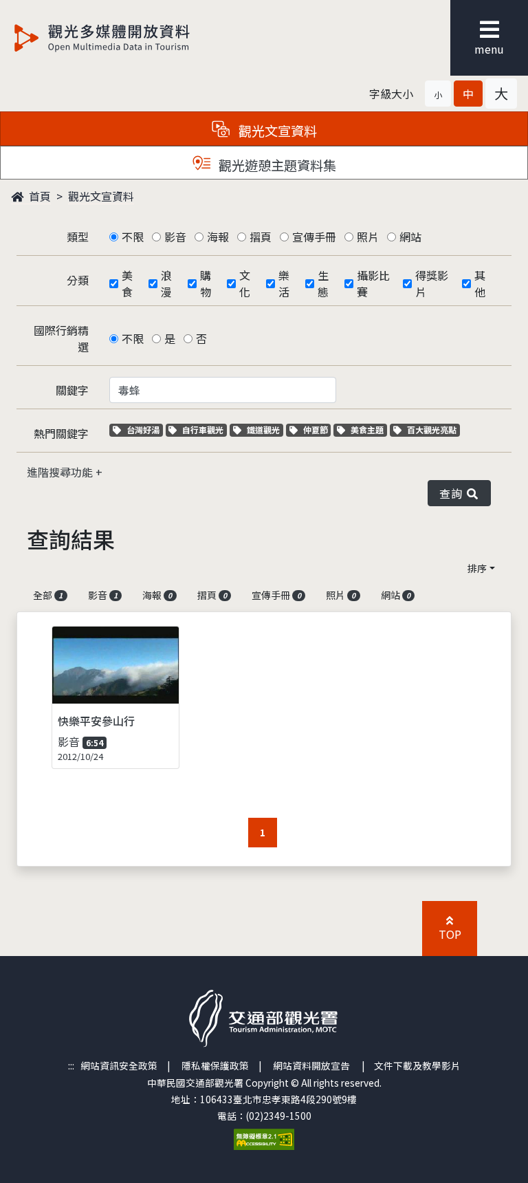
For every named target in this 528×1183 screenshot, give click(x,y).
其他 (479, 283)
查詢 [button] (453, 493)
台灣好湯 (144, 429)
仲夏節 (316, 429)
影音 (175, 236)
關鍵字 (72, 390)
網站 (410, 236)
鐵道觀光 (264, 429)
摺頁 (261, 236)
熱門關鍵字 (61, 433)
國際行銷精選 (61, 338)
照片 (368, 236)
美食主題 (368, 429)
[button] (438, 93)
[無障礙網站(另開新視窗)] (264, 1137)
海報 (218, 236)
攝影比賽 (373, 283)
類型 (78, 236)
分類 (78, 280)
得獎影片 (431, 283)
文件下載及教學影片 (417, 1065)
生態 (323, 283)
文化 (244, 283)
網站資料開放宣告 (311, 1065)
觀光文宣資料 (101, 196)
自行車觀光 (202, 429)
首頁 (38, 196)
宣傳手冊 (314, 236)
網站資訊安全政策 (118, 1065)
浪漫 (166, 283)
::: (71, 1065)
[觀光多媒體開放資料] (124, 38)
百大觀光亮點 (431, 429)
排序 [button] (477, 568)
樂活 (283, 283)
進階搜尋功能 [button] (61, 472)
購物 (205, 283)
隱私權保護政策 (215, 1065)
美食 (127, 283)
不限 (133, 236)
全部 (48, 595)
